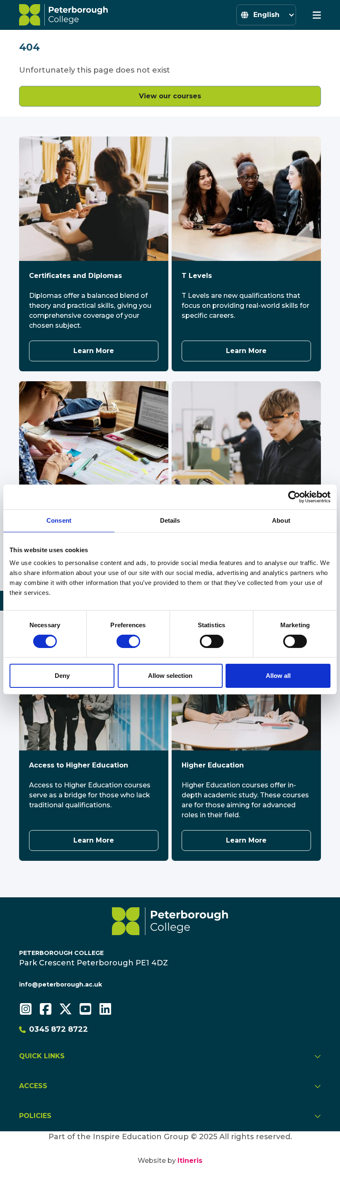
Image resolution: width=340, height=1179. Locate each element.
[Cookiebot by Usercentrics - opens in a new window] (294, 497)
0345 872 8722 (58, 1029)
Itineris (189, 1160)
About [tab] (281, 520)
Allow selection (170, 675)
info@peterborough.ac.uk (60, 984)
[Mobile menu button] (317, 15)
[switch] (128, 641)
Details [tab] (170, 520)
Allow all (278, 675)
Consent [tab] (58, 520)
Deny (62, 675)
